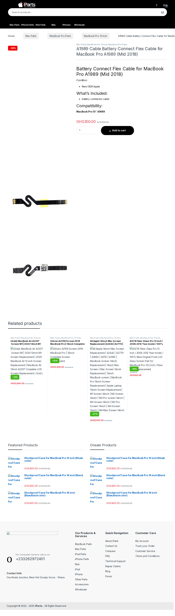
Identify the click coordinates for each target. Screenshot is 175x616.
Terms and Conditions (147, 556)
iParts (38, 605)
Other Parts (81, 579)
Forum (108, 576)
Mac (53, 25)
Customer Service (145, 551)
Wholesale (79, 25)
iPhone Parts (27, 25)
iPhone (79, 574)
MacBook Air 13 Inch (30, 338)
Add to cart (119, 130)
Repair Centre (113, 566)
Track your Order (145, 545)
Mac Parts (14, 25)
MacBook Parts (83, 544)
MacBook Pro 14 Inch (110, 338)
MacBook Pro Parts (60, 35)
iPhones (66, 25)
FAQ (107, 556)
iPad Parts (41, 25)
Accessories (82, 584)
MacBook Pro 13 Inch (95, 35)
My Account (142, 541)
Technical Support (115, 561)
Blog (107, 571)
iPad (77, 569)
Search (162, 12)
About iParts (111, 541)
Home (11, 35)
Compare (110, 551)
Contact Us (111, 545)
